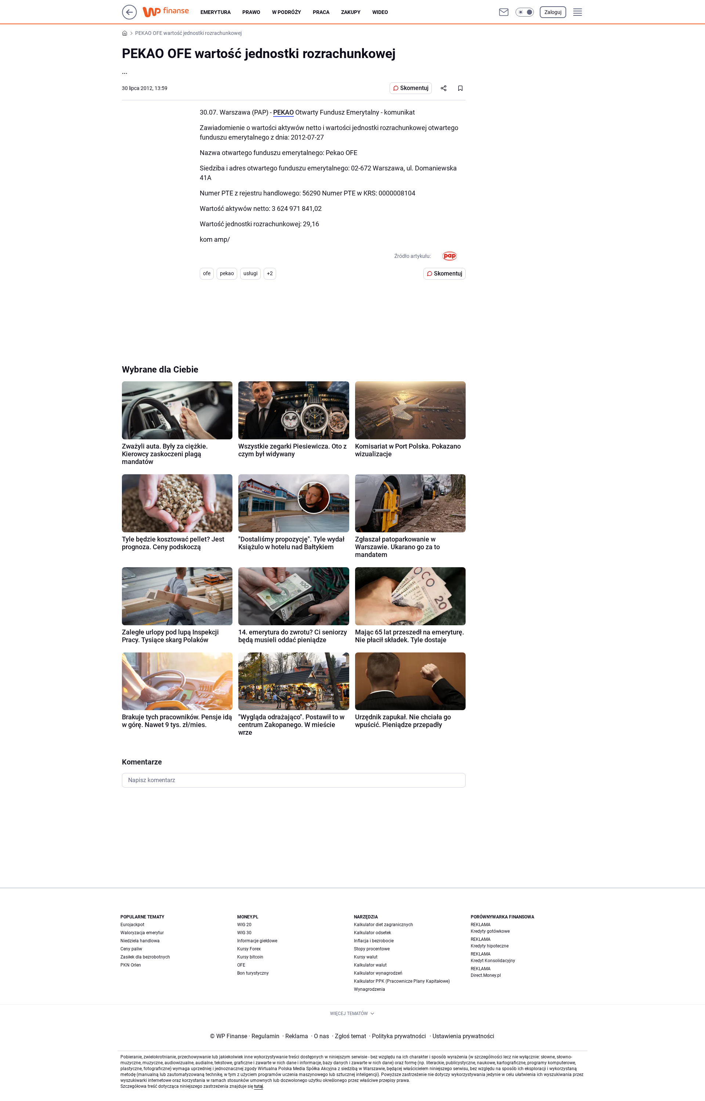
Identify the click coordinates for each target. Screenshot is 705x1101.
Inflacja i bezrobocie (374, 940)
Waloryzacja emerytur (142, 932)
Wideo (380, 12)
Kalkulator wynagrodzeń (378, 973)
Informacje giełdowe (257, 940)
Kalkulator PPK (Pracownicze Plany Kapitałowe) (402, 981)
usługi (250, 273)
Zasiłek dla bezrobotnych (145, 957)
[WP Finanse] (171, 12)
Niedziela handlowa (140, 940)
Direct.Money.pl (486, 975)
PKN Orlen (130, 965)
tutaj (258, 1086)
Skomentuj (414, 87)
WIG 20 (244, 924)
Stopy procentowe (372, 948)
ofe (206, 273)
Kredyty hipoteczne (490, 946)
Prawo (251, 12)
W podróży (286, 12)
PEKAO (283, 112)
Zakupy (351, 12)
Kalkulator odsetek (372, 932)
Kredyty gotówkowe (490, 931)
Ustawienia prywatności (462, 1036)
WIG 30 (244, 932)
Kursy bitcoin (250, 957)
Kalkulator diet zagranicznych (383, 924)
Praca (321, 12)
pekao (227, 273)
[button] (525, 12)
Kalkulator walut (370, 965)
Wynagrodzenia (369, 989)
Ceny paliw (131, 948)
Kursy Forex (249, 948)
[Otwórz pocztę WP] (504, 12)
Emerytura (215, 12)
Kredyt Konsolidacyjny (493, 960)
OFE (241, 965)
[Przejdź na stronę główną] (129, 17)
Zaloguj (553, 12)
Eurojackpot (132, 924)
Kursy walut (365, 957)
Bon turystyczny (253, 973)
